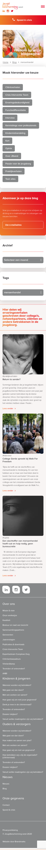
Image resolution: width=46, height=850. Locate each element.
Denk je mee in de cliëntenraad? (17, 704)
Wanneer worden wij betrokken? (17, 685)
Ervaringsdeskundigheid (17, 102)
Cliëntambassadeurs (12, 659)
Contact (6, 805)
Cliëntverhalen (12, 87)
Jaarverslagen (9, 639)
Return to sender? (11, 379)
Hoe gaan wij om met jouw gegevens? (19, 699)
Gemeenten (8, 635)
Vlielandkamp (9, 664)
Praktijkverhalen (13, 171)
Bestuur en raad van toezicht (15, 625)
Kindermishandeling (15, 133)
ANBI (5, 673)
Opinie (8, 148)
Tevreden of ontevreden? (14, 668)
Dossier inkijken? (10, 714)
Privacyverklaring (10, 830)
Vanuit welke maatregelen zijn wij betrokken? (23, 719)
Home (5, 62)
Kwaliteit (6, 620)
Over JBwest (11, 156)
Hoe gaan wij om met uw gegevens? (19, 750)
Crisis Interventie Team (16, 94)
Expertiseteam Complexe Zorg (16, 654)
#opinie (6, 538)
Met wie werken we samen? (15, 695)
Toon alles (10, 179)
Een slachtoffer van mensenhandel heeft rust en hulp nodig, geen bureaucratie (20, 543)
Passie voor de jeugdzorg (18, 163)
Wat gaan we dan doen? (13, 690)
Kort (7, 140)
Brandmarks (20, 841)
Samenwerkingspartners (13, 630)
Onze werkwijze (10, 615)
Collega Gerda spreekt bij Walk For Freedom (20, 460)
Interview (10, 117)
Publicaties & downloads (13, 644)
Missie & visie (9, 610)
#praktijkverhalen (10, 376)
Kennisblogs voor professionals (20, 125)
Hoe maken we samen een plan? (17, 740)
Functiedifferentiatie (15, 110)
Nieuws (6, 784)
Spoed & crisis (24, 20)
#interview (7, 456)
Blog (14, 62)
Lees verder (8, 408)
